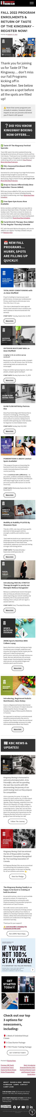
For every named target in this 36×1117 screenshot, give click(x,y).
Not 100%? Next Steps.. (17, 934)
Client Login (8, 1087)
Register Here (7, 232)
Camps (16, 1084)
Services (26, 1082)
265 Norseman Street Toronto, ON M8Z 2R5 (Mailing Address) (16, 1092)
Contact (24, 1084)
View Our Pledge (18, 876)
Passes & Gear (16, 1082)
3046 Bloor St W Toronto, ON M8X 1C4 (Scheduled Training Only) (16, 1099)
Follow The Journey (18, 821)
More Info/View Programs (9, 162)
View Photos (27, 160)
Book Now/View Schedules (21, 218)
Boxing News (11, 1061)
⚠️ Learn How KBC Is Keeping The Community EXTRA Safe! (15, 928)
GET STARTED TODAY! (17, 1053)
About (6, 1082)
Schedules (7, 1084)
